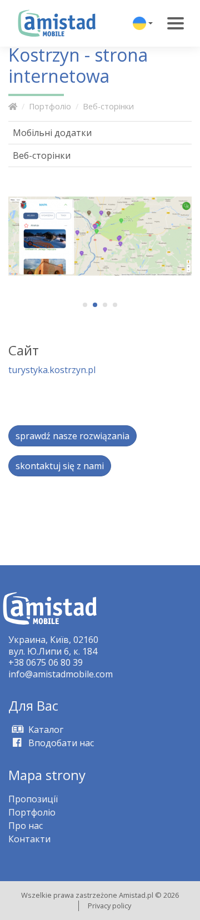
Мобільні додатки (52, 133)
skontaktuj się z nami (60, 466)
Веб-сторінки (108, 106)
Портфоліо (50, 106)
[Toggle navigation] (175, 23)
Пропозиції (33, 799)
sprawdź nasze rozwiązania (72, 436)
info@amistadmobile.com (60, 674)
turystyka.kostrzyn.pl (52, 370)
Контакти (29, 839)
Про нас (25, 826)
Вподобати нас (60, 743)
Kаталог (44, 729)
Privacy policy (109, 906)
